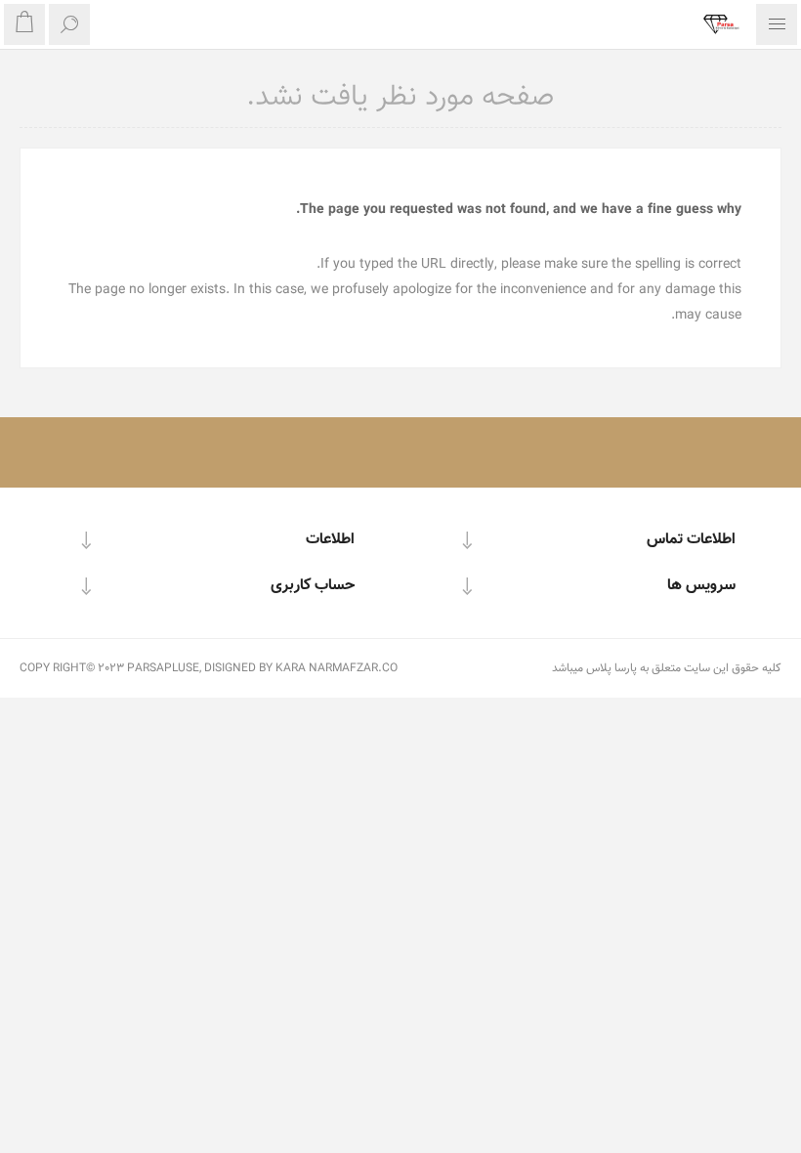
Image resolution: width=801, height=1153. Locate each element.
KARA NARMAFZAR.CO (336, 668)
